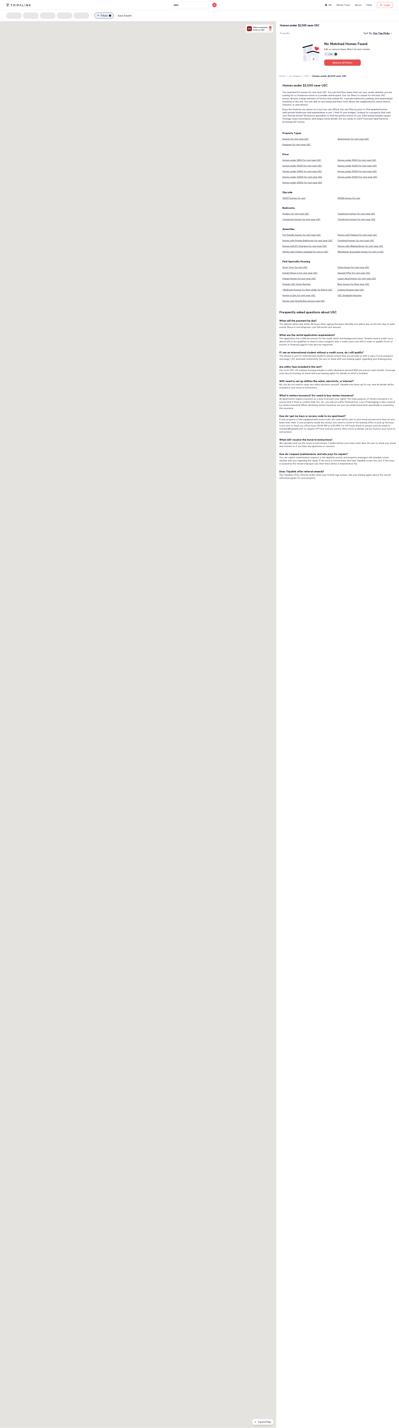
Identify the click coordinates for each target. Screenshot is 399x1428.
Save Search (125, 15)
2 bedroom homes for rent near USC (301, 219)
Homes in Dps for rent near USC (298, 295)
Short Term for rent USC (295, 267)
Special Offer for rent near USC (354, 273)
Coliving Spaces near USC (351, 289)
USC (307, 76)
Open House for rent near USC (353, 267)
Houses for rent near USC (295, 139)
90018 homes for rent (349, 198)
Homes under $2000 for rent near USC (302, 177)
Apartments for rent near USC (353, 139)
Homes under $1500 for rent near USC (357, 171)
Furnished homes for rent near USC (356, 240)
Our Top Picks (381, 33)
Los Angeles (295, 76)
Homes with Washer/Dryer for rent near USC (360, 246)
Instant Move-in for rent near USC (299, 273)
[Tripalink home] (18, 5)
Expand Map (264, 1422)
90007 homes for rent (293, 198)
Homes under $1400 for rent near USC (302, 171)
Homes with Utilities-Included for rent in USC (305, 251)
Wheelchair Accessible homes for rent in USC (361, 251)
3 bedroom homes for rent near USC (356, 219)
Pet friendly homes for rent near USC (301, 235)
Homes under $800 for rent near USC (301, 160)
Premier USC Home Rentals (296, 284)
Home (282, 76)
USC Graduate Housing (350, 295)
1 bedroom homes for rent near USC (356, 213)
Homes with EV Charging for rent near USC (304, 246)
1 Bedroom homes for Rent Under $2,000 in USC (307, 289)
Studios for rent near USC (295, 213)
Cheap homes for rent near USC (299, 278)
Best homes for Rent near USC (353, 284)
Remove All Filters (342, 62)
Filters (105, 15)
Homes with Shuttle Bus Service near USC (303, 301)
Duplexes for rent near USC (296, 144)
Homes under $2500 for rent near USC (357, 177)
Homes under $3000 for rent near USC (302, 182)
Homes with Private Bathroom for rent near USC (307, 240)
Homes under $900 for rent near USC (357, 160)
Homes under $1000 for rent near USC (302, 165)
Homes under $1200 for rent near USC (357, 165)
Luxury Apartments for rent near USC (357, 278)
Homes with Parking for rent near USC (357, 235)
